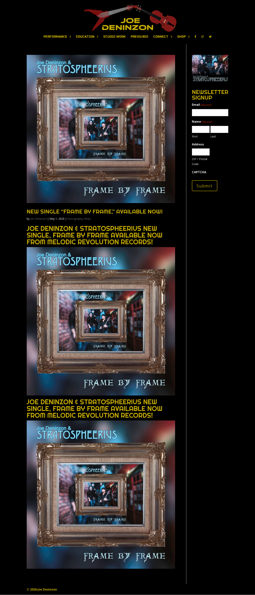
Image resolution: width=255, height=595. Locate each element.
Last (213, 136)
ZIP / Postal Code (199, 161)
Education (85, 36)
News (87, 218)
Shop (181, 36)
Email (202, 105)
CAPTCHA (199, 172)
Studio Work (114, 36)
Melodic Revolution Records (99, 242)
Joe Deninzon (38, 218)
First (195, 136)
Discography (75, 218)
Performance (55, 36)
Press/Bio (139, 36)
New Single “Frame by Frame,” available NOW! (95, 211)
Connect (160, 36)
